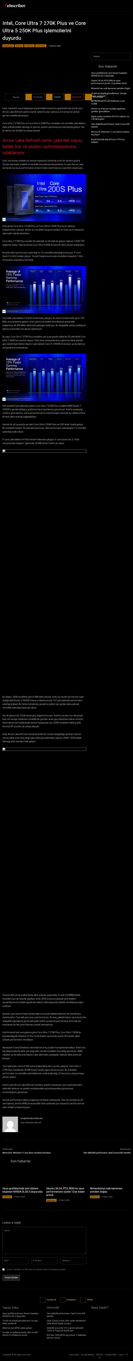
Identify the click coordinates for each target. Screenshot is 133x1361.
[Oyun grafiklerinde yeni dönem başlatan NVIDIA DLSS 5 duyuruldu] (22, 1175)
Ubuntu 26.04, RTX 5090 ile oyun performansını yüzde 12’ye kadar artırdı (109, 82)
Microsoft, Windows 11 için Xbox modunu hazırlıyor (110, 133)
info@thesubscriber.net (31, 1118)
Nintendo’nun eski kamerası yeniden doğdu (110, 88)
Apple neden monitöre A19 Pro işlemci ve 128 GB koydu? (110, 118)
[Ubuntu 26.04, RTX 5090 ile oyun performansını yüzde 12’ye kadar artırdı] (66, 1175)
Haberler (29, 45)
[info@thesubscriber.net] (10, 1124)
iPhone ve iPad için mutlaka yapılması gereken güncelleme (108, 110)
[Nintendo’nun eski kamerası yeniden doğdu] (110, 1175)
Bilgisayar (8, 45)
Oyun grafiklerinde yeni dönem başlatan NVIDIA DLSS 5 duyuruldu (109, 74)
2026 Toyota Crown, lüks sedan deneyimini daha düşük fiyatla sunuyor (66, 1322)
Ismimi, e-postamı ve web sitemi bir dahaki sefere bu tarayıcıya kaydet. (36, 1269)
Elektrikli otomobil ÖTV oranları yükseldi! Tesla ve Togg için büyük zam (65, 1329)
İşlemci (19, 45)
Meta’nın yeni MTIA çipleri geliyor (17, 1328)
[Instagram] (63, 1300)
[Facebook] (116, 5)
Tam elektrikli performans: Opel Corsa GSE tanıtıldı (110, 125)
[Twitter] (127, 5)
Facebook (51, 1299)
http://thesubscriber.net (30, 1122)
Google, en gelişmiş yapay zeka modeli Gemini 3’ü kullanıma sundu (20, 1334)
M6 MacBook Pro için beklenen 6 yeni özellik (108, 102)
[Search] (127, 56)
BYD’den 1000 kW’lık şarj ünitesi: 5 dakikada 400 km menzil (66, 1336)
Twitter (90, 1299)
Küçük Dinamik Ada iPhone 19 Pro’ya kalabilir (108, 141)
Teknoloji (40, 45)
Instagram (71, 1299)
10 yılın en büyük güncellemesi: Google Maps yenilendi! (109, 95)
